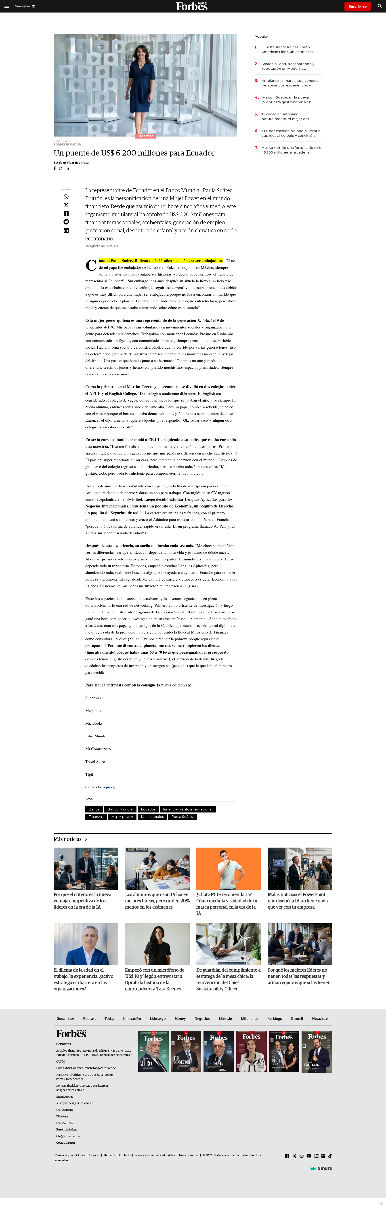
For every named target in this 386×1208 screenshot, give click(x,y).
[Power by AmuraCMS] (321, 1168)
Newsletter (320, 1019)
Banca (94, 809)
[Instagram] (302, 1156)
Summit (297, 1019)
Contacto (125, 1155)
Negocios (202, 1019)
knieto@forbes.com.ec (69, 1079)
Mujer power (122, 816)
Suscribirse (358, 6)
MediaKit (109, 1155)
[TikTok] (330, 1156)
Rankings (274, 1019)
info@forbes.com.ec (119, 1055)
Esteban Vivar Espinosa (71, 162)
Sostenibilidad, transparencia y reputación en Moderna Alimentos (288, 66)
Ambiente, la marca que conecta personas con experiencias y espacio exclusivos (290, 83)
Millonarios (249, 1019)
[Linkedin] (66, 230)
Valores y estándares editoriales (154, 1155)
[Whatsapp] (66, 197)
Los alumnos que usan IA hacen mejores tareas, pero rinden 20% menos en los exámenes (157, 900)
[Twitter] (66, 205)
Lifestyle (225, 1019)
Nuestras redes (189, 1155)
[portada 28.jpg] (251, 1052)
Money (180, 1019)
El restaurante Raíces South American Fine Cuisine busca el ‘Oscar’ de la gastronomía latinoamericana (288, 49)
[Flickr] (323, 1156)
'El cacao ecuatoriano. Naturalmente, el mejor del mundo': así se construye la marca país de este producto (291, 116)
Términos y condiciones (70, 1155)
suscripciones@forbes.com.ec (74, 1103)
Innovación (132, 1019)
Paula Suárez (183, 816)
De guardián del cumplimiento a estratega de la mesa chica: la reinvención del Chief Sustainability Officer (228, 979)
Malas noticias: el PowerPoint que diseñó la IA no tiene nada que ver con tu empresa (298, 900)
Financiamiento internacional (187, 809)
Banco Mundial (120, 809)
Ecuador (148, 809)
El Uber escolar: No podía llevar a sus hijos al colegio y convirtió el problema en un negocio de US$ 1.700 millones (291, 133)
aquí (106, 786)
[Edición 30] (186, 1052)
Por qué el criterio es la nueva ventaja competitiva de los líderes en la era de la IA (82, 900)
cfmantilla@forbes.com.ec (99, 1068)
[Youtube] (309, 1156)
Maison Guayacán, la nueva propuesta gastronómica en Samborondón (286, 99)
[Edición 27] (284, 1052)
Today (109, 1019)
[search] (380, 6)
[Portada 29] (218, 1052)
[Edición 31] (153, 1052)
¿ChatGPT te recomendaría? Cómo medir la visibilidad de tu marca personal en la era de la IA (226, 904)
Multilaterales (152, 816)
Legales (94, 1155)
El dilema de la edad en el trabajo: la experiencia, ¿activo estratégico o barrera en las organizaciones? (83, 979)
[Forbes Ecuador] (193, 6)
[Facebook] (66, 214)
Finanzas (96, 816)
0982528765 (64, 1123)
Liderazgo (158, 1019)
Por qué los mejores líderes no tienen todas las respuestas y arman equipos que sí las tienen (299, 976)
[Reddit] (66, 222)
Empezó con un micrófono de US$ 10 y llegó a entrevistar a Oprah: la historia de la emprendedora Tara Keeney (154, 979)
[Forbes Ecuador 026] (316, 1052)
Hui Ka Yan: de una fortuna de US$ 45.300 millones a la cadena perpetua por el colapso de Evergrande (291, 150)
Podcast (89, 1019)
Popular (261, 36)
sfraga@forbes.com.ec (70, 1090)
